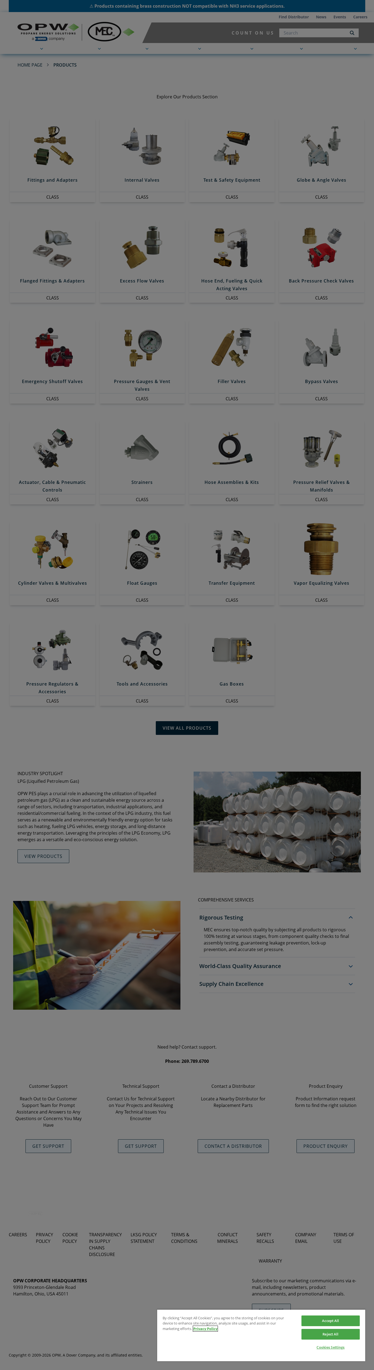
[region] (261, 1335)
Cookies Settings (330, 1347)
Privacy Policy (205, 1328)
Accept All (330, 1320)
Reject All (330, 1334)
